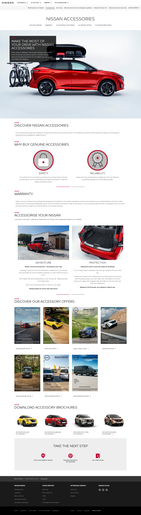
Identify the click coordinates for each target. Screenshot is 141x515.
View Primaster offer (81, 396)
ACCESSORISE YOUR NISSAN (65, 25)
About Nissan (32, 510)
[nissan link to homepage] (7, 2)
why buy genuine (36, 25)
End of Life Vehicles (44, 510)
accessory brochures (103, 25)
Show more (133, 8)
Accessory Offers (84, 25)
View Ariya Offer (108, 348)
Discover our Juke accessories (22, 433)
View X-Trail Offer (80, 348)
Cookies (79, 510)
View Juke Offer (50, 348)
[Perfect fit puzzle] (17, 167)
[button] (22, 3)
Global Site (23, 510)
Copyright (87, 510)
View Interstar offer (23, 396)
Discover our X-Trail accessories (81, 433)
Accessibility (55, 510)
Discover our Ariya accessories (109, 433)
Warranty (49, 25)
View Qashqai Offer (23, 348)
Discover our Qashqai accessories (53, 433)
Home (16, 510)
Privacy (72, 510)
